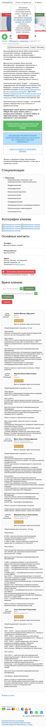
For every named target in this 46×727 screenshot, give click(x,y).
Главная (4, 41)
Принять (23, 37)
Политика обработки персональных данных (17, 724)
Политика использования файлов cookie (16, 722)
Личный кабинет (37, 15)
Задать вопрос (19, 320)
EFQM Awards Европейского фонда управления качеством (22, 90)
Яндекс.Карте (20, 264)
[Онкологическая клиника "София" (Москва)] (11, 224)
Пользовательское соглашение (13, 720)
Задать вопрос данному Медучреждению (20, 271)
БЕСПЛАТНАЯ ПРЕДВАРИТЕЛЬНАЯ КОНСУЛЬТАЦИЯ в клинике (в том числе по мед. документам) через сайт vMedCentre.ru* (23, 138)
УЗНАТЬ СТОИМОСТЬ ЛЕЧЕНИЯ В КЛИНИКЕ (22, 150)
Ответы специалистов (23, 2)
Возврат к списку (8, 695)
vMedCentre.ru (13, 41)
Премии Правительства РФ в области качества (21, 93)
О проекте (38, 2)
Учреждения (7, 2)
